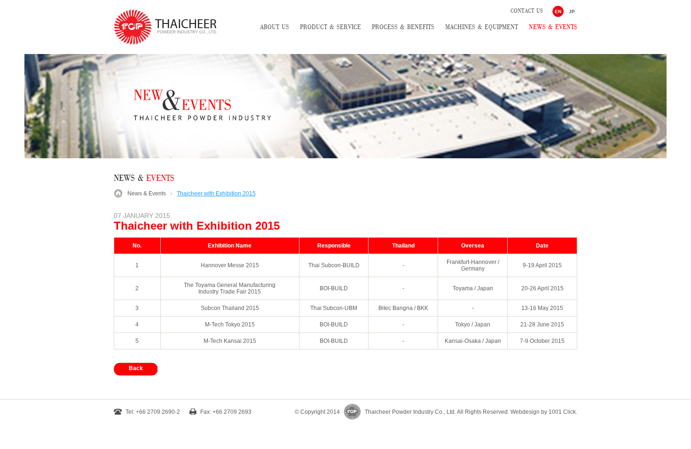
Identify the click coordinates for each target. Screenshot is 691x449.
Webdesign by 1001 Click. (543, 412)
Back (136, 368)
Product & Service (330, 27)
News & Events (553, 27)
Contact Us (526, 11)
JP (572, 11)
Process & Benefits (403, 27)
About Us (274, 27)
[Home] (165, 42)
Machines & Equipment (481, 27)
